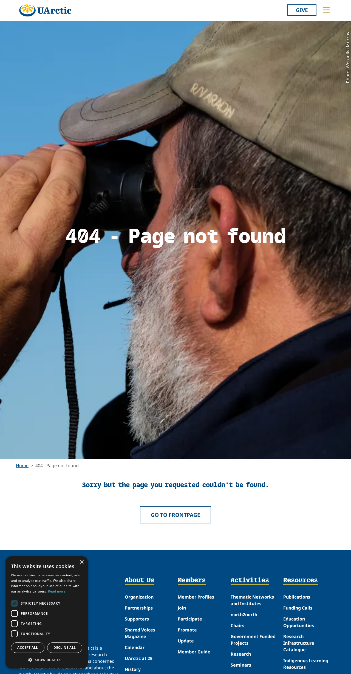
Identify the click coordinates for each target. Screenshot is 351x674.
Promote (187, 630)
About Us (139, 580)
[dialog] (46, 612)
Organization (139, 597)
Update (186, 641)
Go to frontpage (175, 514)
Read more (57, 591)
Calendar (135, 647)
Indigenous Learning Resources (305, 664)
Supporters (137, 619)
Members (192, 580)
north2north (244, 614)
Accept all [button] (27, 647)
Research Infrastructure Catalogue (298, 643)
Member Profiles (196, 597)
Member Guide (194, 652)
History (133, 669)
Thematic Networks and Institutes (252, 600)
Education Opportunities (298, 622)
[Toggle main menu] (326, 9)
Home (22, 466)
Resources (300, 580)
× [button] (82, 562)
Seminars (241, 665)
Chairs (237, 625)
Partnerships (139, 608)
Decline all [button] (64, 647)
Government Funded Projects (253, 639)
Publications (296, 597)
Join (182, 608)
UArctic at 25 (138, 658)
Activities (250, 580)
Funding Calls (297, 608)
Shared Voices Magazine (140, 633)
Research (241, 654)
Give (302, 10)
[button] (46, 659)
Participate (190, 619)
